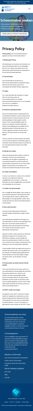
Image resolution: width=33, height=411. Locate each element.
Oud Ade (7, 377)
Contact (6, 402)
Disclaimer (17, 402)
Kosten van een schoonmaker (13, 360)
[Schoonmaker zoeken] (8, 9)
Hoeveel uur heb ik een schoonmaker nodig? (15, 364)
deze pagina (20, 341)
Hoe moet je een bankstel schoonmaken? (16, 358)
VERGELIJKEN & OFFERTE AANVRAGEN (14, 34)
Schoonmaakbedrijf (12, 399)
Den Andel (7, 372)
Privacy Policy (25, 402)
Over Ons (11, 402)
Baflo (6, 375)
